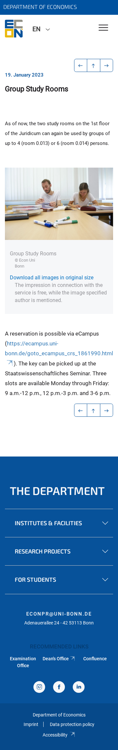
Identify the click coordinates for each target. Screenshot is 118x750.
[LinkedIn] (79, 688)
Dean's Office (56, 658)
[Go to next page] (106, 65)
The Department (57, 490)
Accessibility (55, 735)
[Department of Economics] (14, 28)
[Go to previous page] (81, 65)
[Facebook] (59, 688)
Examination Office (23, 662)
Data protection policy (72, 724)
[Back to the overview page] (93, 65)
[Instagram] (39, 688)
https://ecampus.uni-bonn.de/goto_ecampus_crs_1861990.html (59, 348)
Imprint (31, 724)
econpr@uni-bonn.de (59, 614)
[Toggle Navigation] (103, 28)
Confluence (95, 658)
